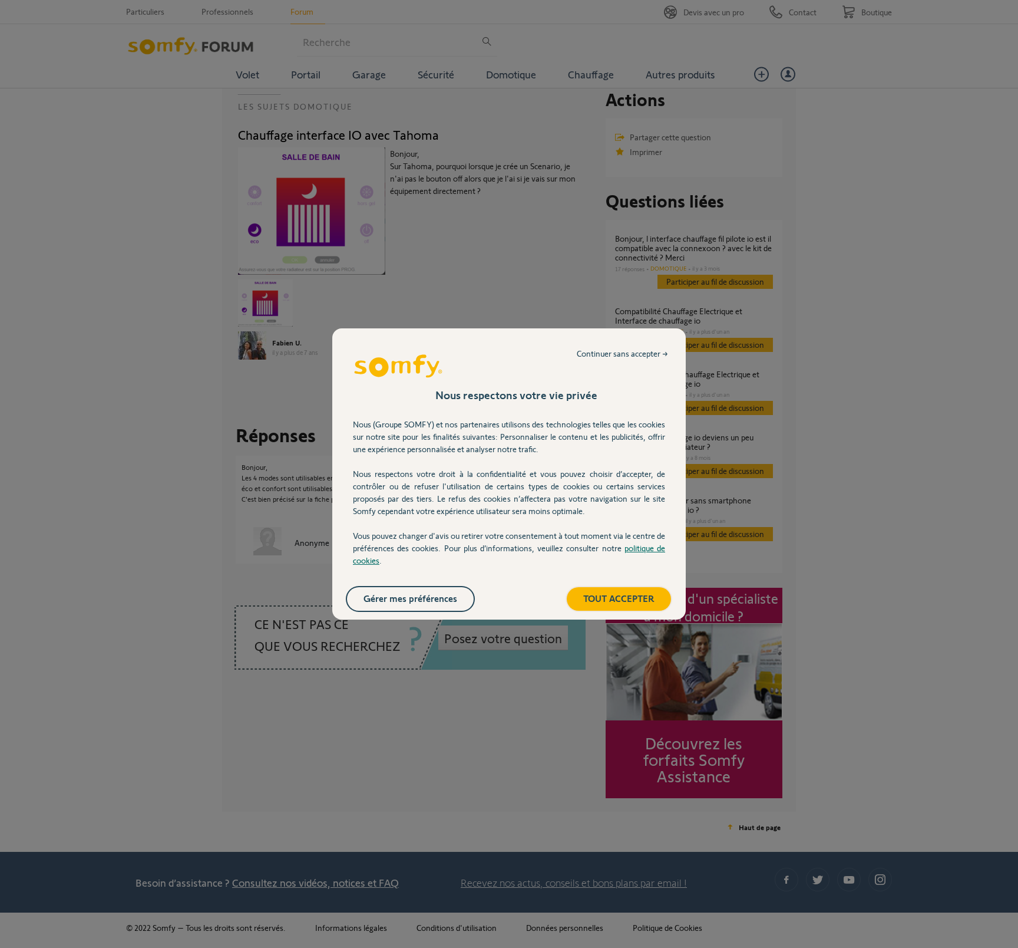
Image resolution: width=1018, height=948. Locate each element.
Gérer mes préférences (410, 598)
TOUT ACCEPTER (619, 598)
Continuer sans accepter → (622, 353)
